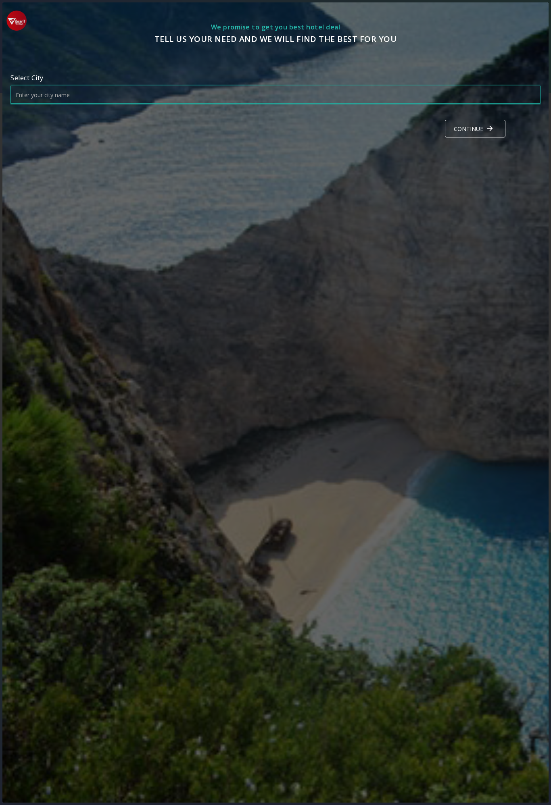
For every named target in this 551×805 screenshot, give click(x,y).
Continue (468, 129)
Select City (27, 77)
